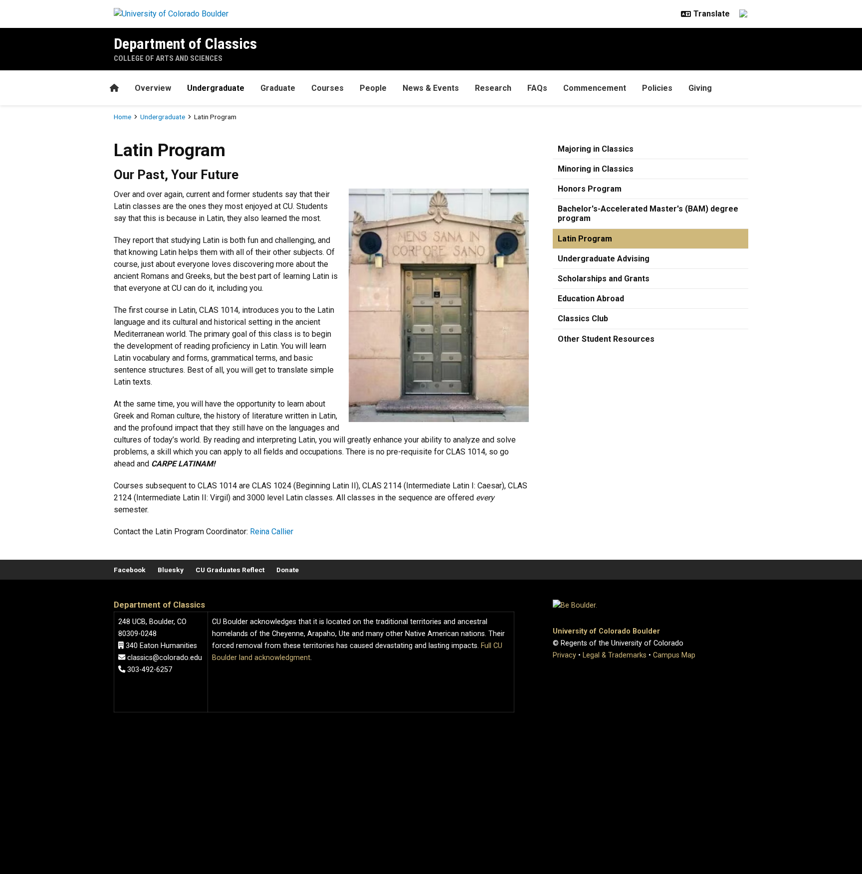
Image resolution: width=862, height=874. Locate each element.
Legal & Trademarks (614, 655)
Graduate (277, 88)
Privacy (564, 655)
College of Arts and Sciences (168, 58)
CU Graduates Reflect (230, 570)
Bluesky (171, 570)
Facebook (130, 570)
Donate (287, 570)
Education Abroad (591, 298)
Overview (153, 88)
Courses (327, 88)
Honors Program (590, 189)
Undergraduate (215, 88)
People (373, 88)
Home (122, 117)
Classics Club (583, 318)
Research (493, 88)
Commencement (594, 88)
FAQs (537, 88)
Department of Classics (185, 43)
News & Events (431, 88)
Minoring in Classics (596, 169)
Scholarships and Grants (603, 278)
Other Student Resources (606, 339)
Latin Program (585, 238)
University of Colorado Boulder (606, 631)
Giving (700, 88)
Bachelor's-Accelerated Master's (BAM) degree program (648, 213)
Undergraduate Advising (603, 258)
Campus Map (674, 655)
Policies (657, 88)
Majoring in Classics (596, 149)
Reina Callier (271, 531)
